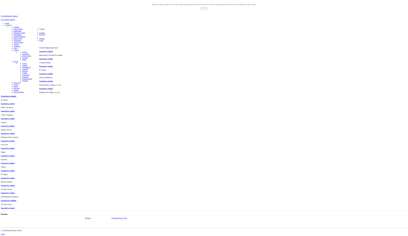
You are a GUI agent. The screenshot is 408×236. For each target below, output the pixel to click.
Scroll (3, 234)
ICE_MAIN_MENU (8, 20)
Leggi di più (204, 11)
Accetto (204, 8)
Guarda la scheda (46, 51)
